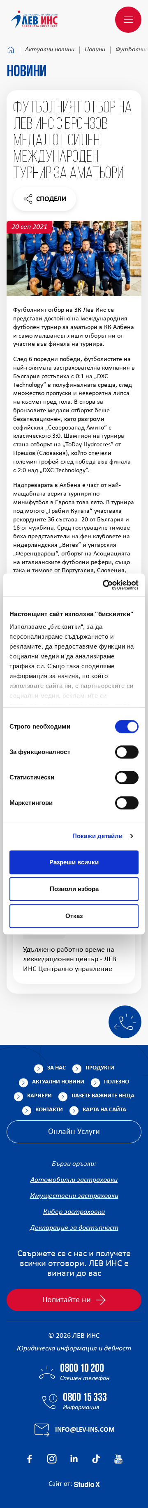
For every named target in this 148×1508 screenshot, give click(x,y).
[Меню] (128, 20)
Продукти (100, 1068)
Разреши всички (74, 862)
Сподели (44, 201)
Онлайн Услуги (74, 1132)
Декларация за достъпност (74, 1228)
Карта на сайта (104, 1110)
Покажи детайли (97, 835)
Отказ (74, 915)
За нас (56, 1068)
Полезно (116, 1082)
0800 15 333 (85, 1398)
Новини (95, 49)
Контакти (49, 1110)
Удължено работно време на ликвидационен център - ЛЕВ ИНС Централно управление (69, 959)
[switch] (127, 752)
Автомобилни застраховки (74, 1180)
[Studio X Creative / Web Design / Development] (87, 1484)
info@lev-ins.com (85, 1429)
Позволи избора (74, 888)
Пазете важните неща (103, 1096)
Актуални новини (49, 49)
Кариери (39, 1096)
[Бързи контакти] (125, 1021)
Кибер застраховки (74, 1212)
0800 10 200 (82, 1369)
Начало (11, 50)
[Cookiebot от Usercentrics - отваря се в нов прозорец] (104, 585)
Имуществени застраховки (74, 1196)
